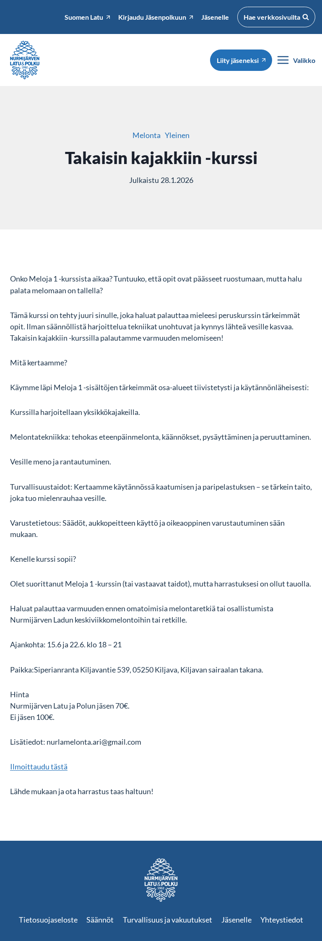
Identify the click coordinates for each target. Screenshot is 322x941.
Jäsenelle (236, 919)
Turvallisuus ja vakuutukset (167, 919)
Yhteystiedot (281, 919)
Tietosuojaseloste (48, 919)
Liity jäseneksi (238, 60)
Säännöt (100, 919)
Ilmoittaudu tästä (39, 766)
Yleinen (177, 135)
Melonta (146, 135)
